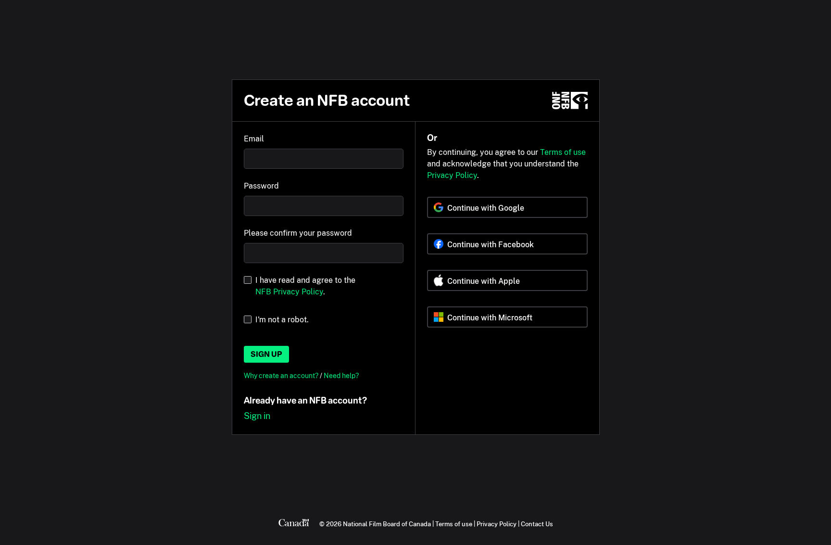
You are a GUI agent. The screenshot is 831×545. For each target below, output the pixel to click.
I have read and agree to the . (305, 286)
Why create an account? (282, 375)
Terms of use (563, 152)
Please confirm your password (298, 233)
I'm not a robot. (282, 319)
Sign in (257, 416)
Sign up (266, 354)
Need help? (341, 375)
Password (261, 185)
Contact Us (537, 524)
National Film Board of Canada (387, 524)
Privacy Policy (452, 175)
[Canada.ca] (293, 524)
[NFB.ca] (570, 100)
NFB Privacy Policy (289, 291)
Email (254, 138)
